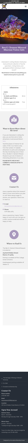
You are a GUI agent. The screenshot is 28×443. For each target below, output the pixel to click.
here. (4, 141)
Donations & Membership (10, 386)
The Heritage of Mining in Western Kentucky (12, 379)
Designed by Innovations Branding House (14, 440)
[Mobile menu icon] (26, 6)
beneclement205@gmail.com (13, 206)
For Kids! (5, 383)
